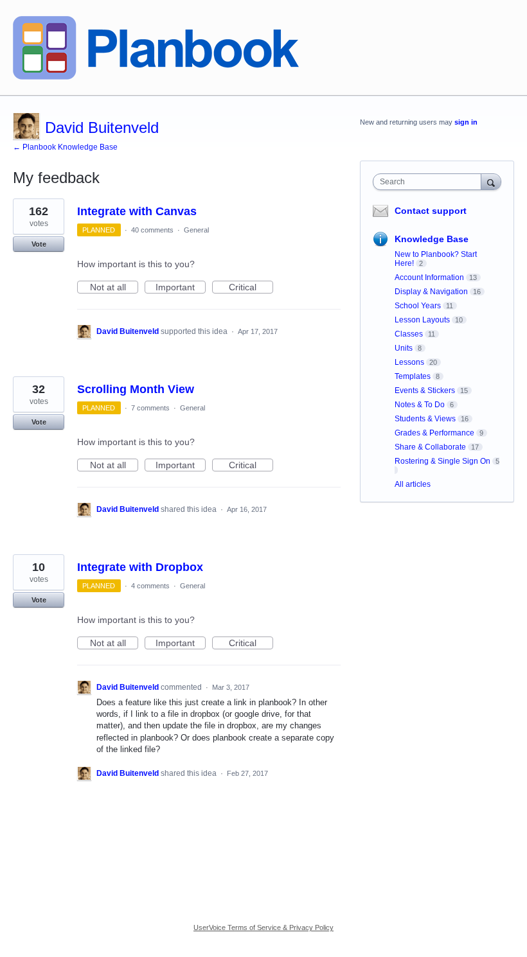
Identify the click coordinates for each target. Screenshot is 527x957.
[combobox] (430, 181)
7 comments (150, 408)
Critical (251, 288)
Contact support (431, 210)
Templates (413, 376)
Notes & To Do (420, 404)
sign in (466, 122)
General (196, 230)
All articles (413, 484)
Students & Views (425, 418)
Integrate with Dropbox (140, 567)
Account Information (429, 277)
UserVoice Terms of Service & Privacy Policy (263, 927)
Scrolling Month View (135, 389)
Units (404, 348)
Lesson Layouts (422, 319)
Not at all (114, 288)
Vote (38, 244)
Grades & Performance (434, 432)
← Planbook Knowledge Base (65, 147)
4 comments (150, 586)
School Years (418, 305)
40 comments (152, 230)
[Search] (491, 181)
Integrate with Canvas (137, 211)
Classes (409, 333)
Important (181, 288)
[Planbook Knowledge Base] (156, 48)
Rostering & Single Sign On (442, 461)
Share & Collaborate (430, 447)
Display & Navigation (431, 291)
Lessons (409, 362)
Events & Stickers (425, 390)
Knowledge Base (432, 239)
